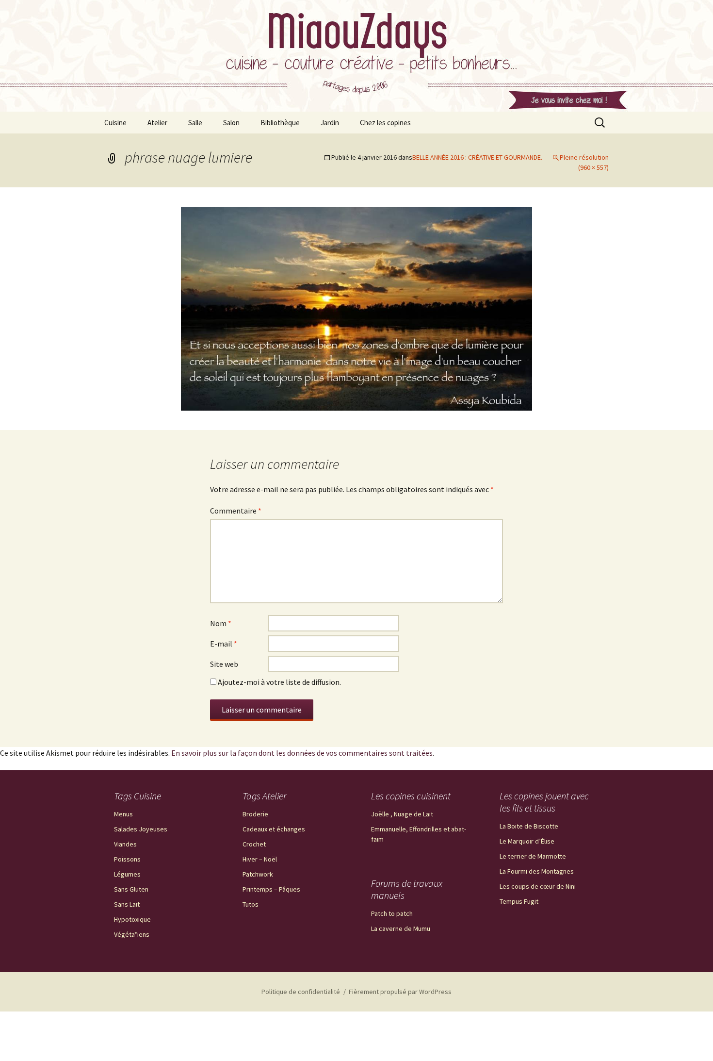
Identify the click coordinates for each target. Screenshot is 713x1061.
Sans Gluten (131, 889)
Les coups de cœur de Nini (538, 886)
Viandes (125, 844)
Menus (123, 814)
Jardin (330, 122)
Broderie (255, 814)
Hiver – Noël (260, 859)
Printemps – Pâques (271, 889)
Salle (195, 122)
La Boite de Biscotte (529, 826)
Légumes (127, 874)
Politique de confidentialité (300, 991)
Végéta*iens (131, 934)
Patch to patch (392, 913)
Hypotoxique (132, 919)
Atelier (157, 122)
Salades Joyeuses (140, 829)
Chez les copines (385, 122)
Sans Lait (127, 904)
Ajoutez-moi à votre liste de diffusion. (278, 682)
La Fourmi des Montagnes (537, 871)
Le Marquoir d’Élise (527, 841)
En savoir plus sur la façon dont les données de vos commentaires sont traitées (302, 753)
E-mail (223, 643)
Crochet (254, 844)
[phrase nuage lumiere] (356, 308)
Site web (224, 664)
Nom (220, 623)
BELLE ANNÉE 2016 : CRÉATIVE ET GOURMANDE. (477, 157)
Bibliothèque (280, 122)
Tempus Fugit (519, 901)
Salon (231, 122)
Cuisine (115, 122)
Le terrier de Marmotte (533, 856)
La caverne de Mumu (400, 928)
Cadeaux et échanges (274, 829)
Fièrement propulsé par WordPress (400, 991)
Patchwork (258, 874)
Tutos (251, 904)
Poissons (127, 859)
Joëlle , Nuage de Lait (402, 814)
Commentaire (235, 510)
